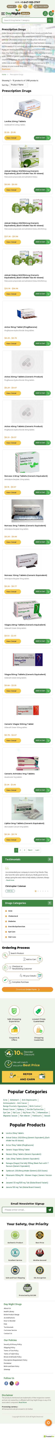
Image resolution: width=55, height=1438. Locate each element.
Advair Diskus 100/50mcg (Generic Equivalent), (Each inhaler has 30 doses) (23, 172)
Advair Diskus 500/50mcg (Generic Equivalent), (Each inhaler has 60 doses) (23, 276)
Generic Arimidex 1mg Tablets (19, 773)
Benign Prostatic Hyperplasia (15, 1106)
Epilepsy (20, 1109)
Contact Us (8, 1333)
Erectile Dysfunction (35, 1109)
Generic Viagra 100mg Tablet (19, 724)
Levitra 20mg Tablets (15, 121)
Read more (6, 69)
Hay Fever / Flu (29, 1112)
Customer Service (10, 1330)
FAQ (5, 1324)
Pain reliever (25, 1115)
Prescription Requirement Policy (15, 1360)
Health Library (9, 1312)
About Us (7, 1308)
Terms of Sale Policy (11, 1354)
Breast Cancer (9, 1109)
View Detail (11, 138)
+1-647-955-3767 (30, 2)
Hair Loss (16, 1112)
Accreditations (9, 1318)
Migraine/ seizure (10, 1115)
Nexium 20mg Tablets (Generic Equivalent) (23, 1154)
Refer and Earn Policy (11, 1366)
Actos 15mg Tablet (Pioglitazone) (20, 327)
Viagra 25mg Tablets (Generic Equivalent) (25, 625)
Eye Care (6, 1112)
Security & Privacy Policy (13, 1344)
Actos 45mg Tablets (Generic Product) (23, 426)
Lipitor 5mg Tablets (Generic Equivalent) (24, 823)
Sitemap (7, 1370)
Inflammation (42, 1112)
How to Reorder (9, 1321)
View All (10, 891)
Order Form (26, 989)
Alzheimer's (14, 1100)
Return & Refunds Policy (12, 1357)
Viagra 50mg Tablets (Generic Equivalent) (25, 674)
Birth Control (35, 1106)
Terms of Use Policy (11, 1351)
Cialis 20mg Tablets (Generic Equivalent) (22, 1158)
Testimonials (8, 1327)
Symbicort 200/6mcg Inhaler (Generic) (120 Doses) (26, 1170)
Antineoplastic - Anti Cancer (15, 1103)
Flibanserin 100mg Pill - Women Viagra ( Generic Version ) (29, 1177)
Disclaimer (7, 1363)
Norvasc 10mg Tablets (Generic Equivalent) (25, 575)
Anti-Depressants (29, 1100)
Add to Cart (40, 138)
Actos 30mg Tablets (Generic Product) (23, 376)
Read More (23, 1402)
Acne (5, 1100)
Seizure (47, 1115)
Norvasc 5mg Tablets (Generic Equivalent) (25, 525)
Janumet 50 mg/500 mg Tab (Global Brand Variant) (27, 1182)
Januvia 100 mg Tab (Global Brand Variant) (23, 1187)
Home (4, 74)
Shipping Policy (9, 1348)
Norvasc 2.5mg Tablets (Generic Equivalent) (26, 476)
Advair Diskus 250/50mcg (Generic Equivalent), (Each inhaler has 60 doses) (23, 224)
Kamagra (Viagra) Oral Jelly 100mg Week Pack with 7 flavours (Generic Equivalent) (27, 1165)
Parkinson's (37, 1115)
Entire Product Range (11, 1315)
